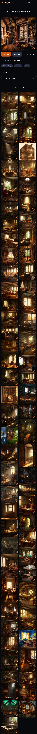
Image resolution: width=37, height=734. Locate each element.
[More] (27, 54)
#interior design (7, 66)
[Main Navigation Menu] (34, 2)
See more (17, 60)
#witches (18, 66)
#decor (27, 66)
